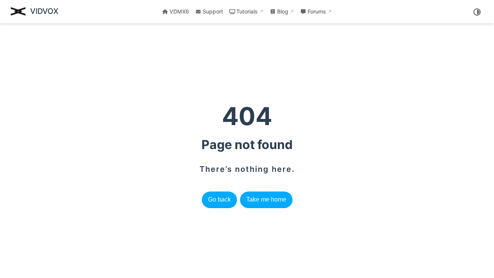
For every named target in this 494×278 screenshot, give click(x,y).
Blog (282, 11)
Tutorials (247, 11)
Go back (219, 199)
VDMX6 (179, 11)
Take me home (266, 199)
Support (213, 11)
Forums (317, 11)
